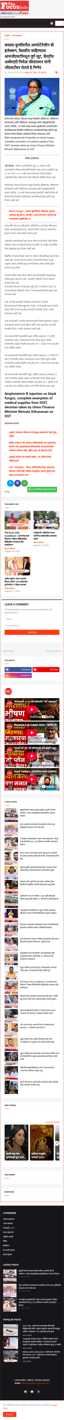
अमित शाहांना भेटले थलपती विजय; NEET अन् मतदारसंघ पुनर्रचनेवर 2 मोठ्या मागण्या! (16, 581)
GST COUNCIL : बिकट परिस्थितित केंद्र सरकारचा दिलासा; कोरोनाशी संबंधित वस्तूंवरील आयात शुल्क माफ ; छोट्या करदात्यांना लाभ (32, 471)
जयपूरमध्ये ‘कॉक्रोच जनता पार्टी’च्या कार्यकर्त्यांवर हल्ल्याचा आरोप (45, 535)
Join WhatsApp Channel (44, 489)
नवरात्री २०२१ (8, 1228)
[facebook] (25, 1391)
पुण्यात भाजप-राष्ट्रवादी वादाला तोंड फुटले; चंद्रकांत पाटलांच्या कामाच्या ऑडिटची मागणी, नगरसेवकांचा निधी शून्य (39, 856)
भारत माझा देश (8, 1232)
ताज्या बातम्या (8, 1223)
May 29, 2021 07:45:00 (35, 72)
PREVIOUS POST (53, 651)
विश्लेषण (6, 1245)
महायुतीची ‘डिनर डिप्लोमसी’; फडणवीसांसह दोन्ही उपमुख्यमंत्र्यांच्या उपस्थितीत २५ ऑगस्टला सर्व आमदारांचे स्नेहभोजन (37, 956)
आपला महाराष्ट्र (9, 1219)
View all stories (52, 1122)
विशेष (5, 1241)
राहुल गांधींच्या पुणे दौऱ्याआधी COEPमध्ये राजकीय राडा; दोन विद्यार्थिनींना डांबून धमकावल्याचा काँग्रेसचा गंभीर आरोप (39, 1056)
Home (7, 36)
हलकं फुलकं (7, 1254)
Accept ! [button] (9, 1414)
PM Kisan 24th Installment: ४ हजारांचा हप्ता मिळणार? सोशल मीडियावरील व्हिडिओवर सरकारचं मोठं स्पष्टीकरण (17, 538)
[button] (52, 23)
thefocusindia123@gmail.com (35, 1383)
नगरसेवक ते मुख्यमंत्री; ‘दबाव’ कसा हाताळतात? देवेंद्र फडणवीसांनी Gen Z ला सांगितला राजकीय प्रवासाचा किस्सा (39, 841)
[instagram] (38, 1391)
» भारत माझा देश (16, 36)
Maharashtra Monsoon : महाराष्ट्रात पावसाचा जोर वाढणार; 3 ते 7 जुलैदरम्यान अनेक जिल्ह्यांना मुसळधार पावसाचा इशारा (41, 1355)
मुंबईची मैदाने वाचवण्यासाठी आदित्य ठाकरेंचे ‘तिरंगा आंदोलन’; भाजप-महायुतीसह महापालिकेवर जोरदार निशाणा (37, 813)
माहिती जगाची (8, 1237)
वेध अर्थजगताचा (9, 1250)
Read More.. (10, 548)
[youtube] (32, 1391)
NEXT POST (8, 651)
